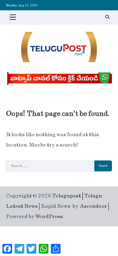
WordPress (49, 216)
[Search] (107, 17)
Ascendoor (93, 206)
